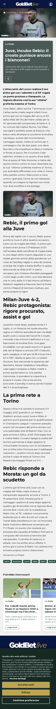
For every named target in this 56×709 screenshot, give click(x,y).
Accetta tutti (26, 684)
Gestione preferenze (26, 700)
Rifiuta (26, 692)
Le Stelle (12, 12)
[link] (12, 627)
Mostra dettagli (17, 678)
